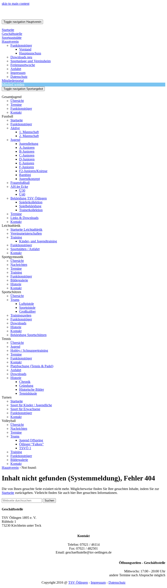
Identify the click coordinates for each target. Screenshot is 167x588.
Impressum (98, 582)
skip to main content (15, 3)
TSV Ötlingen (78, 582)
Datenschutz (117, 582)
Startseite (8, 493)
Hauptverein (10, 467)
